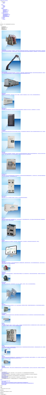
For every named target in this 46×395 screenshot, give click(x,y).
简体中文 (4, 2)
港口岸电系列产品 (5, 9)
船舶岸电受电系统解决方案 (5, 376)
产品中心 (3, 8)
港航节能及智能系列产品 (11, 382)
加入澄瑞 (4, 19)
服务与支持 (3, 17)
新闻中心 (3, 381)
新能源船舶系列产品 (5, 12)
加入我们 (3, 18)
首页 (2, 4)
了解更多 (1, 369)
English (4, 3)
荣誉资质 (4, 6)
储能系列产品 (16, 382)
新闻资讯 (5, 381)
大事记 (4, 7)
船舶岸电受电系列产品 (5, 11)
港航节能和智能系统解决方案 (6, 14)
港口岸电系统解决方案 (5, 13)
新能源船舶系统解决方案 (6, 16)
